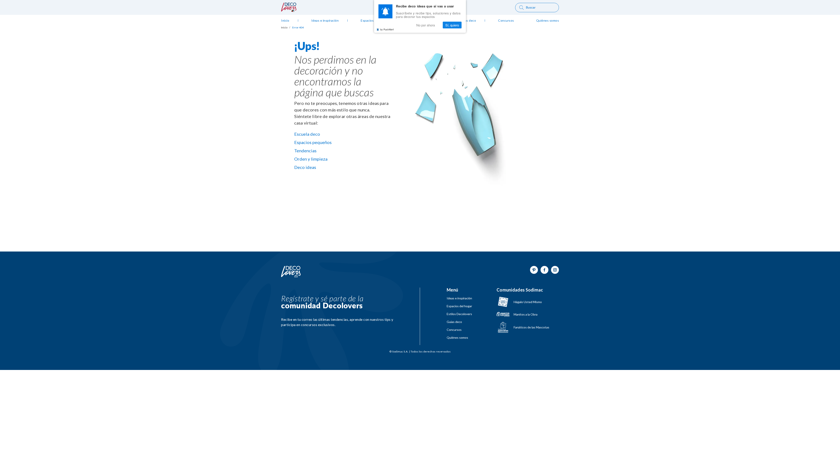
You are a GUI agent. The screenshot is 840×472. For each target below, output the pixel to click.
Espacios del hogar (459, 306)
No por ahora (425, 25)
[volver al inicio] (288, 10)
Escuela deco (307, 134)
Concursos (454, 329)
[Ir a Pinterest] (534, 270)
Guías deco (454, 321)
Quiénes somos (457, 337)
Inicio (284, 27)
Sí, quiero (452, 25)
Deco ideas (305, 167)
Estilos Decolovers (459, 314)
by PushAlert (387, 29)
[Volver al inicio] (291, 272)
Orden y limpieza (310, 159)
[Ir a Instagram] (555, 270)
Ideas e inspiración (459, 298)
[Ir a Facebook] (544, 270)
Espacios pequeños (313, 142)
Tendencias (305, 150)
